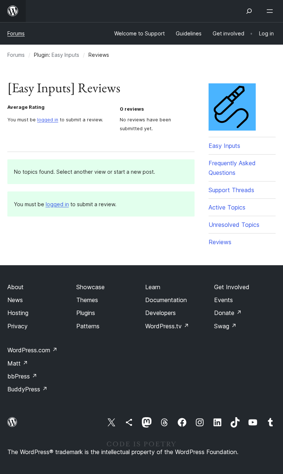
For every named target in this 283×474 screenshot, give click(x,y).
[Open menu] (271, 11)
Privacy (17, 326)
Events (223, 300)
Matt (17, 363)
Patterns (87, 326)
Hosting (17, 312)
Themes (87, 300)
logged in (47, 119)
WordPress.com (32, 350)
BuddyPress (27, 389)
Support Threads (231, 190)
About (15, 287)
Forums (16, 33)
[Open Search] (249, 11)
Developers (160, 312)
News (15, 300)
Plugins (85, 312)
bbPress (22, 376)
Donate (228, 312)
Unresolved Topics (234, 224)
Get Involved (231, 287)
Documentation (166, 300)
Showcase (90, 287)
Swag (225, 326)
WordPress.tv (167, 326)
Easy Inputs (65, 55)
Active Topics (227, 207)
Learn (152, 287)
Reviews (220, 242)
